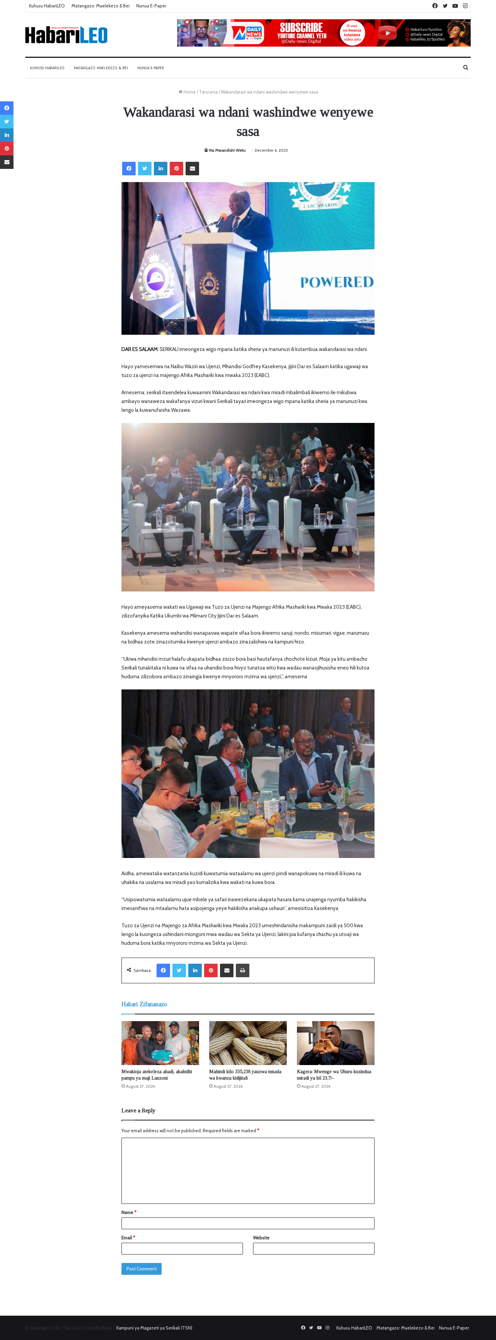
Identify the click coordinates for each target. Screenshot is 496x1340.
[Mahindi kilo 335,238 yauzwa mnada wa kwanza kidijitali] (248, 1043)
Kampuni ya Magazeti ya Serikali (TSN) (154, 1328)
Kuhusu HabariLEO (47, 5)
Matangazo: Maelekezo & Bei (101, 5)
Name (128, 1212)
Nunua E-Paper (151, 5)
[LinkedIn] (160, 168)
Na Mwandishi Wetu (227, 150)
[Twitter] (144, 168)
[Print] (242, 970)
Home (189, 92)
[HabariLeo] (66, 34)
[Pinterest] (176, 168)
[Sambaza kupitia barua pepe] (192, 168)
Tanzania (208, 92)
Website (261, 1237)
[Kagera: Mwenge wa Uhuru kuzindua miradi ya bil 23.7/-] (336, 1043)
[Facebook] (129, 168)
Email (128, 1237)
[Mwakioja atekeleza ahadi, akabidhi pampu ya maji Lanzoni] (160, 1043)
